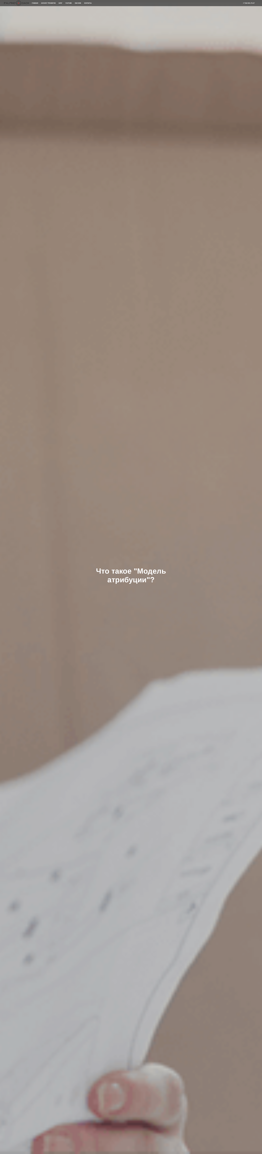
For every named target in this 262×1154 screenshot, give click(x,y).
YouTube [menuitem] (68, 3)
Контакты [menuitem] (88, 3)
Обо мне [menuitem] (78, 3)
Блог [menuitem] (60, 3)
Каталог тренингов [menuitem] (48, 3)
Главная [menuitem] (35, 3)
